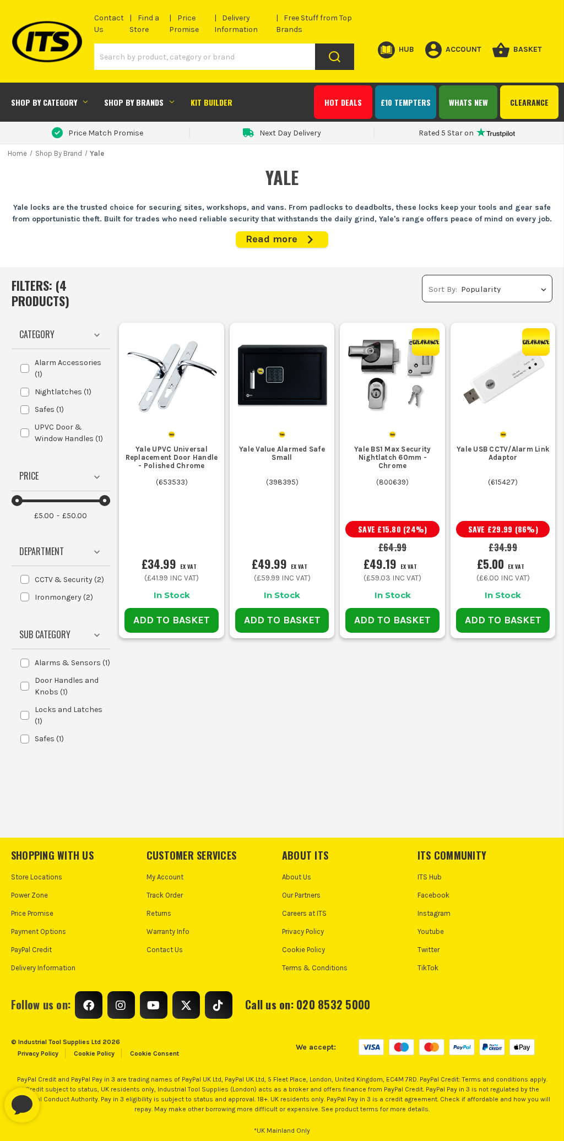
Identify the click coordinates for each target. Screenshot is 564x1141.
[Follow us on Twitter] (186, 1005)
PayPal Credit (31, 950)
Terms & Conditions (315, 968)
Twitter (428, 950)
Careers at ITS (304, 913)
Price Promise (32, 913)
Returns (159, 913)
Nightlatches (63, 391)
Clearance (529, 102)
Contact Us (165, 950)
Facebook (433, 895)
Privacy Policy (303, 931)
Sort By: (443, 289)
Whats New (468, 102)
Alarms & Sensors (72, 662)
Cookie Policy (303, 950)
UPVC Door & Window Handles (69, 432)
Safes (49, 409)
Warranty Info (168, 931)
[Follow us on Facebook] (88, 1005)
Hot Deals (343, 102)
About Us (296, 877)
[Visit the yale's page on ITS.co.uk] (171, 433)
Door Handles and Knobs (67, 686)
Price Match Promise (105, 133)
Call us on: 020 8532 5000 (307, 1004)
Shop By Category (44, 102)
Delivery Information (43, 968)
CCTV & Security (69, 579)
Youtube (430, 931)
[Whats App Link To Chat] (57, 1100)
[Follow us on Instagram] (121, 1005)
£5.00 (44, 515)
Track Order (165, 895)
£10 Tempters (406, 102)
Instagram (434, 913)
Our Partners (301, 895)
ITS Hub (429, 877)
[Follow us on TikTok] (218, 1005)
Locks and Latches (68, 715)
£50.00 (74, 515)
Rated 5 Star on (446, 133)
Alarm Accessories (68, 368)
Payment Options (38, 931)
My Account (165, 877)
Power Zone (29, 895)
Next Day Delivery (290, 133)
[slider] (17, 500)
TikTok (427, 968)
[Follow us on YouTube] (153, 1005)
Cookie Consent (154, 1053)
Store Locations (36, 877)
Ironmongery (64, 597)
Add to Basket (171, 620)
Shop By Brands (134, 102)
